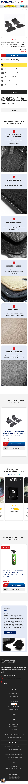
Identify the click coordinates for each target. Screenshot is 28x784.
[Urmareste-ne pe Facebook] (10, 777)
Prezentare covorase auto (14, 757)
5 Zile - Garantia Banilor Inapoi (14, 752)
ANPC (13, 762)
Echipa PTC (14, 732)
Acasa (2, 9)
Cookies (14, 714)
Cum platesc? (14, 701)
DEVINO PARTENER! (14, 724)
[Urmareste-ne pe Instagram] (12, 777)
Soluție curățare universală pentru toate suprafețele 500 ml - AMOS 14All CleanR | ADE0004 (14, 573)
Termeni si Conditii (14, 709)
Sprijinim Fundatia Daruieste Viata (14, 734)
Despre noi (14, 729)
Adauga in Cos (16, 444)
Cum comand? (14, 699)
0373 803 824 (12, 675)
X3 (22, 9)
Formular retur (14, 696)
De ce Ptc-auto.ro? (14, 760)
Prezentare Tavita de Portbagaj (14, 754)
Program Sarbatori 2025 (14, 749)
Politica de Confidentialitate (14, 712)
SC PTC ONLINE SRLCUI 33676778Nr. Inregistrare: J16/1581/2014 (14, 766)
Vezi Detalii (16, 448)
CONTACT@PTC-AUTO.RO (14, 679)
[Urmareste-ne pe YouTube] (15, 777)
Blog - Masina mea (14, 726)
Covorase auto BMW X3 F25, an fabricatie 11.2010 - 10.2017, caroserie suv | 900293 (14, 433)
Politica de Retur (14, 693)
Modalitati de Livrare (14, 706)
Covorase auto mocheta (11, 9)
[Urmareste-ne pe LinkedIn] (18, 777)
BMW (19, 9)
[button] (13, 524)
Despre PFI (9, 632)
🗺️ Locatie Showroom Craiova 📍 (14, 747)
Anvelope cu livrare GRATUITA (14, 737)
